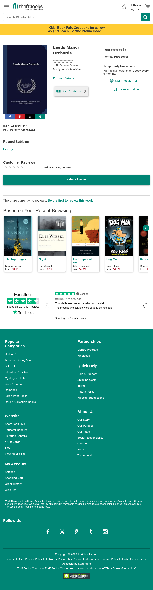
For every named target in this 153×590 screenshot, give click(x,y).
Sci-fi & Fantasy (15, 383)
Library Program (87, 349)
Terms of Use (14, 558)
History (8, 149)
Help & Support (87, 373)
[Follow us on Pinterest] (76, 531)
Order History (13, 483)
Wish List (10, 489)
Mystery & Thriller (16, 378)
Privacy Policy (33, 558)
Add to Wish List (125, 81)
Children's (11, 354)
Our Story (83, 419)
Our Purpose (85, 425)
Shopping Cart (14, 477)
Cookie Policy (109, 558)
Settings (10, 471)
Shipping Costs (86, 379)
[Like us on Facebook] (48, 531)
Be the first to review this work (70, 200)
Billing (81, 385)
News (80, 449)
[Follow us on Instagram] (105, 531)
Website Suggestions (90, 397)
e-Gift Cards (12, 441)
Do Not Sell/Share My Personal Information (72, 558)
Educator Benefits (16, 429)
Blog (7, 447)
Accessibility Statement (76, 563)
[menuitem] (136, 6)
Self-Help (10, 366)
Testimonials (85, 455)
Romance (11, 389)
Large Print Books (16, 395)
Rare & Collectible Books (20, 401)
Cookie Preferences (133, 558)
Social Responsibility (90, 437)
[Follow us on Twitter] (62, 531)
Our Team (83, 431)
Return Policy (85, 391)
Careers (82, 443)
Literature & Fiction (17, 372)
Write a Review (76, 179)
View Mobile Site (15, 453)
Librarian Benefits (16, 435)
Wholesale (84, 355)
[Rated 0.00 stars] (72, 61)
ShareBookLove (15, 423)
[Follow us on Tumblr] (91, 531)
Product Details (63, 78)
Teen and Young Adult (18, 360)
